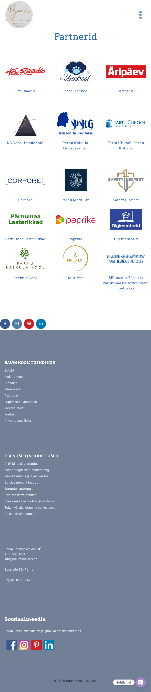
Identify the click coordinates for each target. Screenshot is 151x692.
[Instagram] (24, 645)
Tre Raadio (25, 91)
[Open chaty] (141, 682)
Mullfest (75, 278)
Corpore (25, 200)
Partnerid (11, 395)
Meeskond (12, 389)
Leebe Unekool (75, 91)
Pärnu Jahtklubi (75, 200)
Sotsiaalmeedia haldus (21, 482)
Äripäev (126, 91)
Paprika (75, 239)
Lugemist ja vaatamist (20, 402)
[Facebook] (11, 645)
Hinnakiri (10, 383)
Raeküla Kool (25, 278)
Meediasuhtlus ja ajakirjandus (26, 476)
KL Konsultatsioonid (25, 143)
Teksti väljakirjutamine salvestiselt (29, 507)
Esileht (9, 370)
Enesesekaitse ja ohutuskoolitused (30, 501)
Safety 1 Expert (126, 200)
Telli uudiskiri (17, 660)
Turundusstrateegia (18, 489)
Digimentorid (126, 239)
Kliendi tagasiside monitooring (26, 470)
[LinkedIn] (49, 645)
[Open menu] (140, 14)
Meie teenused (15, 377)
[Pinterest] (36, 645)
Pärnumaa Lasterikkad (25, 239)
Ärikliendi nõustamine (20, 514)
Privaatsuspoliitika (17, 420)
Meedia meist (14, 408)
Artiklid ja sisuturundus (21, 463)
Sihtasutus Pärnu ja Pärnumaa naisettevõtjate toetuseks (126, 283)
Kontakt (10, 414)
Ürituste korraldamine (20, 495)
